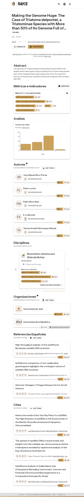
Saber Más (63, 86)
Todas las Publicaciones (51, 285)
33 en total (26, 127)
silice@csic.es (61, 494)
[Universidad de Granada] (25, 219)
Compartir (19, 47)
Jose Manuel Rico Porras (45, 54)
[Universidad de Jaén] (25, 179)
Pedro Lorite (47, 56)
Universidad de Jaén (33, 309)
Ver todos (48, 168)
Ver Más (15, 32)
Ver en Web (36, 46)
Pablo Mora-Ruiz (17, 54)
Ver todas (48, 300)
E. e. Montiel (34, 54)
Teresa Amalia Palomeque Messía (62, 54)
